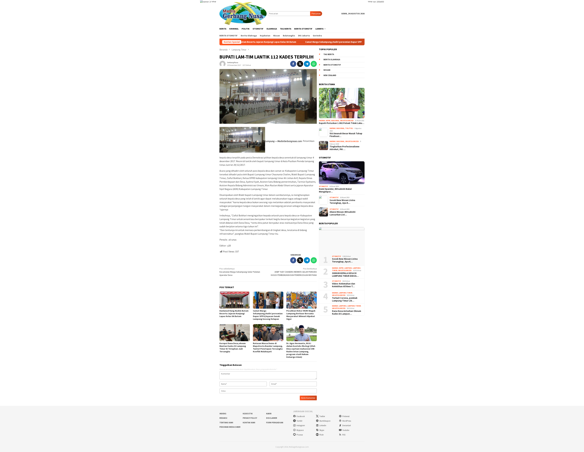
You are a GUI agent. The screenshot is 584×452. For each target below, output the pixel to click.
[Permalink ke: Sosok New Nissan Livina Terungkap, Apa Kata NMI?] (342, 240)
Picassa (300, 434)
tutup (214, 1)
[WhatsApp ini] (314, 64)
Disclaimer (271, 418)
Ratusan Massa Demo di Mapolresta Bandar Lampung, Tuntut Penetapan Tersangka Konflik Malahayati (268, 347)
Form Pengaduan (274, 422)
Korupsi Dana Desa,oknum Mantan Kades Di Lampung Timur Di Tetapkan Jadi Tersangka (232, 347)
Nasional (335, 120)
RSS (343, 434)
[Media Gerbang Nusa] (243, 13)
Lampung (348, 268)
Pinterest (345, 416)
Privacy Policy (250, 418)
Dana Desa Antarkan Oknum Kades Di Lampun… (346, 312)
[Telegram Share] (307, 64)
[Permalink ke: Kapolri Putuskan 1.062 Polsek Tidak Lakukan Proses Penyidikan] (342, 103)
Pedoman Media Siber (229, 427)
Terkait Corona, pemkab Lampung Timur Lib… (344, 299)
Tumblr (299, 421)
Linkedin (322, 425)
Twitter (322, 416)
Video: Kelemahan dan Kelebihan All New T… (343, 285)
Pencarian (316, 13)
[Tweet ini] (300, 64)
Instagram (301, 425)
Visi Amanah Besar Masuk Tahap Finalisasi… (346, 135)
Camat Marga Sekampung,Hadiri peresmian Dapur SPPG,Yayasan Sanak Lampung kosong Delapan (321, 42)
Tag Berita (328, 54)
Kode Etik (248, 413)
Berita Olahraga (331, 59)
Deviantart (346, 425)
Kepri (328, 120)
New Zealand (329, 75)
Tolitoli (349, 128)
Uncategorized (346, 120)
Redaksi (223, 418)
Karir (268, 413)
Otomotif (323, 186)
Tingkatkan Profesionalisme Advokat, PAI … (344, 148)
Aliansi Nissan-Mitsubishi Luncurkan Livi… (342, 213)
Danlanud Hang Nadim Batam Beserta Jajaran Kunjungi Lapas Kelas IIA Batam (234, 313)
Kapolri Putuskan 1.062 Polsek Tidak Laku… (341, 123)
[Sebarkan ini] (293, 64)
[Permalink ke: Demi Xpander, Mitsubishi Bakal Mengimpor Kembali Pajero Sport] (342, 172)
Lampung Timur (345, 293)
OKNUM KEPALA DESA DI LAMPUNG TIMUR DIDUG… (345, 274)
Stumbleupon (324, 421)
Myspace (300, 430)
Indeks (222, 413)
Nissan (326, 70)
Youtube (345, 430)
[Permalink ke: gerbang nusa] (222, 63)
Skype (321, 430)
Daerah (322, 120)
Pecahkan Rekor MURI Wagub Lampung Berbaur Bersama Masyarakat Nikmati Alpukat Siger (300, 314)
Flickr (321, 434)
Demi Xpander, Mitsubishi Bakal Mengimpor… (335, 190)
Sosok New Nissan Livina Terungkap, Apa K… (342, 201)
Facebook (301, 416)
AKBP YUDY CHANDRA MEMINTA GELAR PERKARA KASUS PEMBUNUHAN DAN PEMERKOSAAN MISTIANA (294, 271)
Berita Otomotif (332, 65)
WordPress (346, 421)
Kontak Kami (249, 422)
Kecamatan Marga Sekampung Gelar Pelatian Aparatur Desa (239, 271)
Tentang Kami (226, 422)
